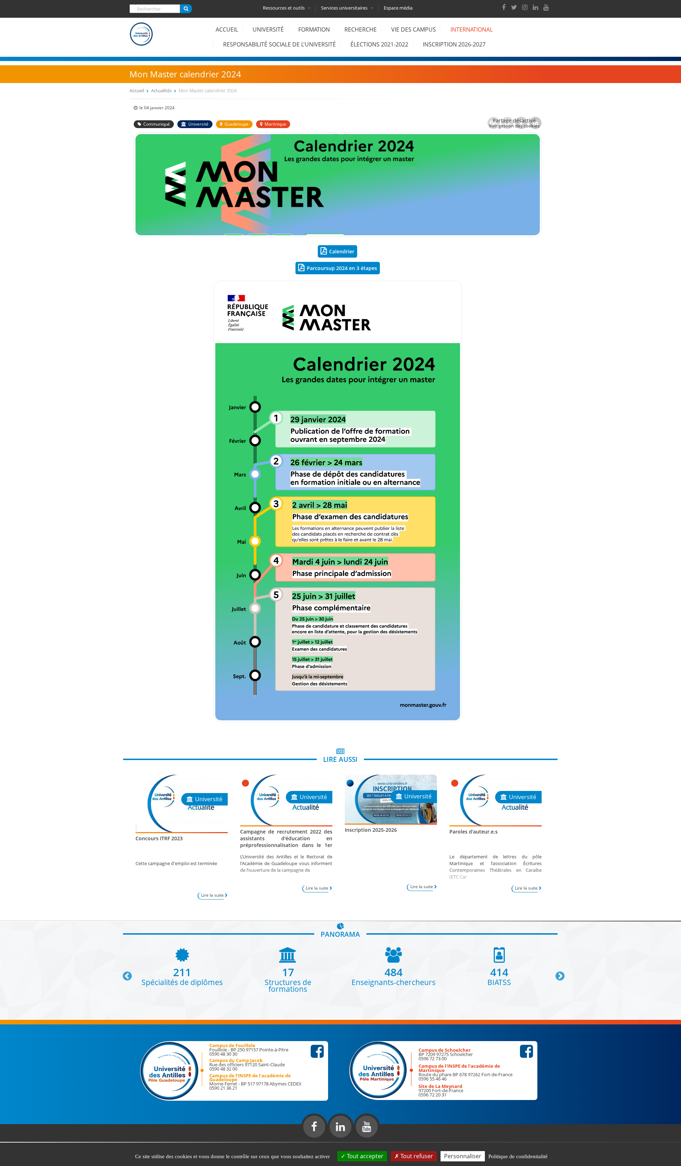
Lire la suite (212, 895)
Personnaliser (462, 1156)
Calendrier (341, 251)
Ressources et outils (284, 8)
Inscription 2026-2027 (454, 44)
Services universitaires (345, 8)
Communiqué (156, 124)
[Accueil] (141, 39)
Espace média (398, 8)
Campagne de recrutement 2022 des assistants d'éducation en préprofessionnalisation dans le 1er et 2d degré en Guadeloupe (286, 842)
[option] (182, 966)
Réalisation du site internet (23, 1140)
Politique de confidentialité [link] (518, 1156)
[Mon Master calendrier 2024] (338, 235)
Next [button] (556, 973)
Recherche (360, 29)
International (471, 29)
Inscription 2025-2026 (371, 829)
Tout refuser (416, 1156)
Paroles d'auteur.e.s (473, 831)
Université (268, 29)
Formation (314, 29)
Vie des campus (413, 29)
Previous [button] (124, 973)
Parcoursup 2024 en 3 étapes (342, 268)
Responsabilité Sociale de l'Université (279, 44)
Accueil (227, 29)
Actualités (161, 90)
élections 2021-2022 (379, 44)
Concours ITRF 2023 (159, 838)
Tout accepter (364, 1156)
